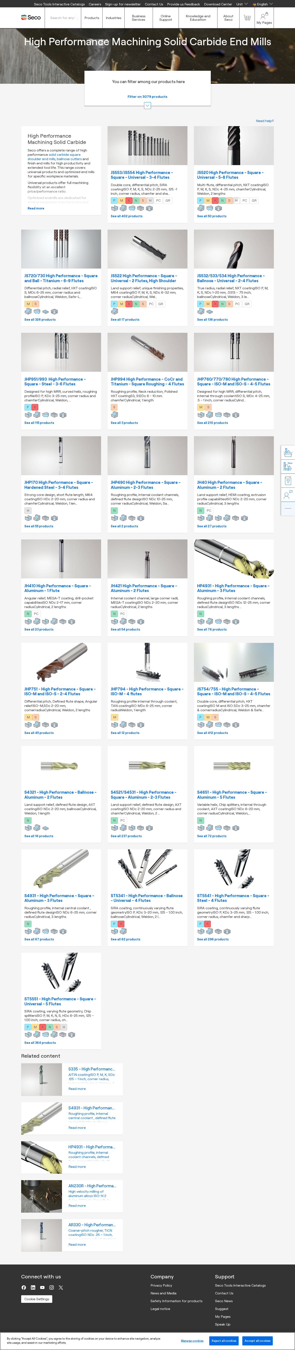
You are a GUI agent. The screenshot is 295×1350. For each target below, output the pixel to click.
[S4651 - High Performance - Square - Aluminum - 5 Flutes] (234, 765)
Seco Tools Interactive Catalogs (59, 4)
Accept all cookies (257, 1340)
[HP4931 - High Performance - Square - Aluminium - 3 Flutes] (234, 558)
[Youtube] (42, 1287)
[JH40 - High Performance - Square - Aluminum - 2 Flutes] (234, 455)
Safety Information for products (176, 1301)
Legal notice (160, 1309)
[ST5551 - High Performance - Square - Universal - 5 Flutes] (61, 972)
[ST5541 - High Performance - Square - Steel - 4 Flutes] (234, 868)
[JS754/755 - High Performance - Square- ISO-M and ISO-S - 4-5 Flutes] (234, 662)
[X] (60, 1287)
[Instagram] (51, 1287)
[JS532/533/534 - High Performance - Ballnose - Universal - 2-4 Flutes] (234, 249)
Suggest (221, 1309)
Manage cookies (192, 1340)
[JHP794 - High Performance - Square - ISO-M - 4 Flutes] (147, 662)
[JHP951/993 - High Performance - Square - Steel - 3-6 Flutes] (61, 352)
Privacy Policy (161, 1285)
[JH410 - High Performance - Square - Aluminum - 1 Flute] (61, 558)
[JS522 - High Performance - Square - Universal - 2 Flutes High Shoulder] (147, 249)
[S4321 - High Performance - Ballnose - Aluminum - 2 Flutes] (61, 765)
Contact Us (154, 4)
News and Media (163, 1293)
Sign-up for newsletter (123, 4)
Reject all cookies (224, 1340)
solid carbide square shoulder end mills (54, 156)
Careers (95, 4)
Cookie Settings (36, 1299)
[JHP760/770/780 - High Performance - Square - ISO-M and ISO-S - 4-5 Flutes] (234, 352)
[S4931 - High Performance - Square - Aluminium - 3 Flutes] (61, 868)
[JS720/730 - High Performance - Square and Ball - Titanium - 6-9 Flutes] (61, 249)
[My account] (264, 17)
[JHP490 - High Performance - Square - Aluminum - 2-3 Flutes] (147, 455)
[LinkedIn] (33, 1287)
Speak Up (222, 1324)
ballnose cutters (69, 159)
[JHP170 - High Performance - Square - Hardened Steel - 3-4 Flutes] (61, 455)
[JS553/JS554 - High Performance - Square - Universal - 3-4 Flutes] (147, 145)
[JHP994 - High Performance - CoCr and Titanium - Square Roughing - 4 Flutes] (147, 352)
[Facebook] (23, 1287)
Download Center (218, 4)
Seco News (224, 1301)
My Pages (222, 1316)
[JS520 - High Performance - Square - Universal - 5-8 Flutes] (234, 145)
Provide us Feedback (183, 4)
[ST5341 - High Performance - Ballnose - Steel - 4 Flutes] (147, 868)
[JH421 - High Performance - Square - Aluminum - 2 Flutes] (147, 558)
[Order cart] (247, 17)
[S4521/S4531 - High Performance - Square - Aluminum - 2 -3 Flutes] (147, 765)
